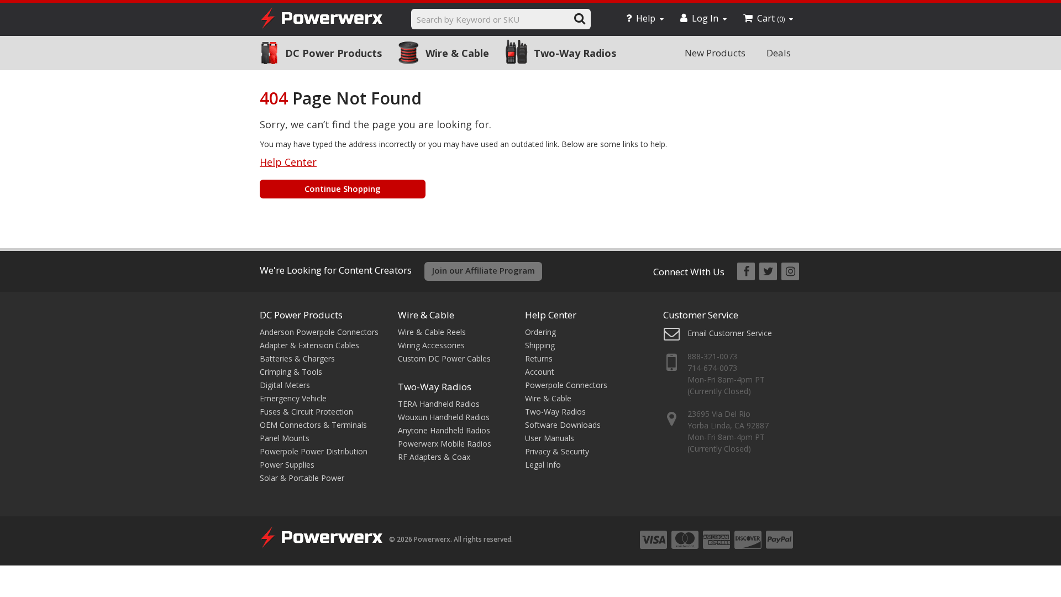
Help (645, 18)
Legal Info (543, 464)
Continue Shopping (342, 188)
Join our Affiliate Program (483, 270)
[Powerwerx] (322, 20)
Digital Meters (285, 385)
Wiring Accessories (431, 345)
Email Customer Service (729, 333)
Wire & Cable (457, 53)
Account (539, 371)
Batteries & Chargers (297, 358)
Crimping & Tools (291, 371)
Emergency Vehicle (293, 398)
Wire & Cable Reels (432, 332)
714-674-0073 (712, 368)
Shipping (540, 345)
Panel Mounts (284, 438)
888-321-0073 (712, 356)
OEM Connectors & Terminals (313, 425)
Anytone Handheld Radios (444, 430)
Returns (539, 358)
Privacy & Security (557, 451)
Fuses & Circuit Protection (306, 411)
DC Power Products (333, 53)
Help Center (288, 162)
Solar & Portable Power (302, 478)
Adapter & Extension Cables (309, 345)
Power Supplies (287, 464)
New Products (715, 52)
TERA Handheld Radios (439, 404)
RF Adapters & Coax (434, 457)
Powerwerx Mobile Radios (444, 443)
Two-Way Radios (575, 53)
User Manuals (549, 438)
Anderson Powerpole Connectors (319, 332)
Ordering (540, 332)
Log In (705, 18)
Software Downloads (563, 425)
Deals (778, 52)
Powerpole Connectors (566, 385)
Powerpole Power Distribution (313, 451)
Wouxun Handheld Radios (444, 417)
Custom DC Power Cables (444, 358)
